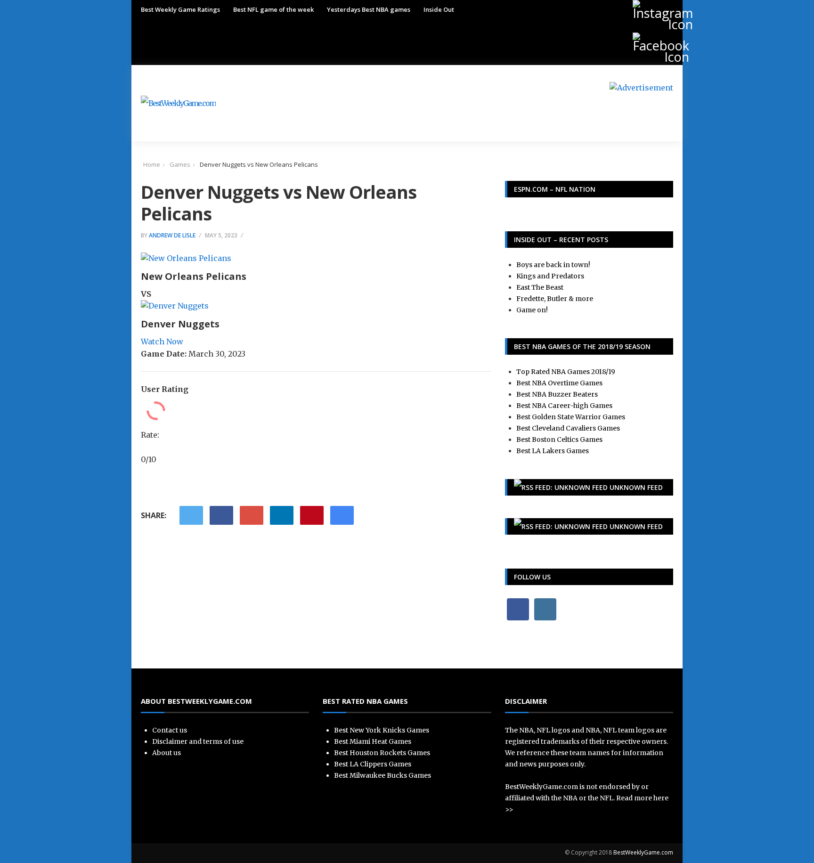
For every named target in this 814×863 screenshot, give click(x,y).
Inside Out (438, 9)
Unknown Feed (636, 487)
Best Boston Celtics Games (559, 439)
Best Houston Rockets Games (382, 753)
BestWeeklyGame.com (643, 852)
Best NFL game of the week (273, 9)
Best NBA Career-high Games (564, 405)
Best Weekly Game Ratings (180, 9)
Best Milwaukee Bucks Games (382, 775)
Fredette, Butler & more (554, 298)
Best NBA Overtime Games (559, 383)
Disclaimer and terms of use (198, 741)
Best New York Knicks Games (381, 730)
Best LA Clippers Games (372, 764)
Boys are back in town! (553, 265)
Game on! (532, 310)
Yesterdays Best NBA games (368, 9)
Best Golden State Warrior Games (570, 417)
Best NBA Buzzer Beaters (557, 394)
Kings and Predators (550, 276)
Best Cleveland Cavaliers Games (568, 428)
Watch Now (162, 341)
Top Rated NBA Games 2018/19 (565, 371)
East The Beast (539, 287)
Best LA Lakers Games (552, 451)
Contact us (169, 730)
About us (166, 753)
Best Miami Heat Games (372, 741)
